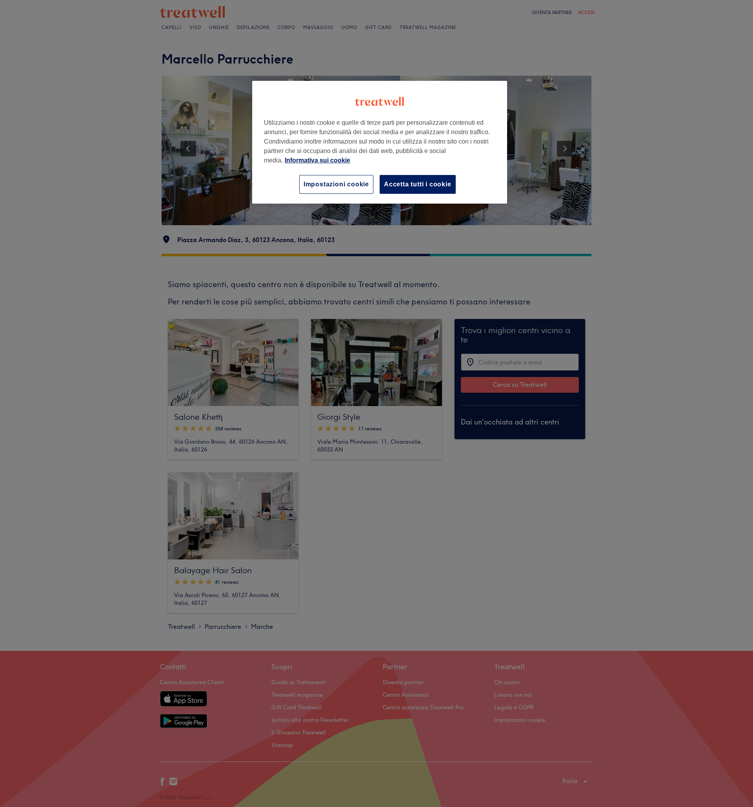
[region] (379, 142)
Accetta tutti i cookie (417, 184)
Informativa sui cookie (317, 160)
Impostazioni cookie (336, 184)
